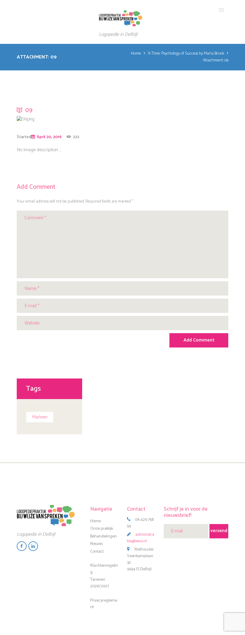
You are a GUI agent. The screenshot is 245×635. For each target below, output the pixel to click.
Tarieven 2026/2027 (99, 583)
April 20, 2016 (49, 137)
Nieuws (96, 543)
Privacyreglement (103, 604)
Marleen (40, 417)
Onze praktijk (101, 528)
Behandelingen (103, 536)
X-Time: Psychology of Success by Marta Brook (186, 54)
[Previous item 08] (21, 119)
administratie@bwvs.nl (140, 538)
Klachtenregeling (104, 569)
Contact (97, 551)
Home (136, 54)
